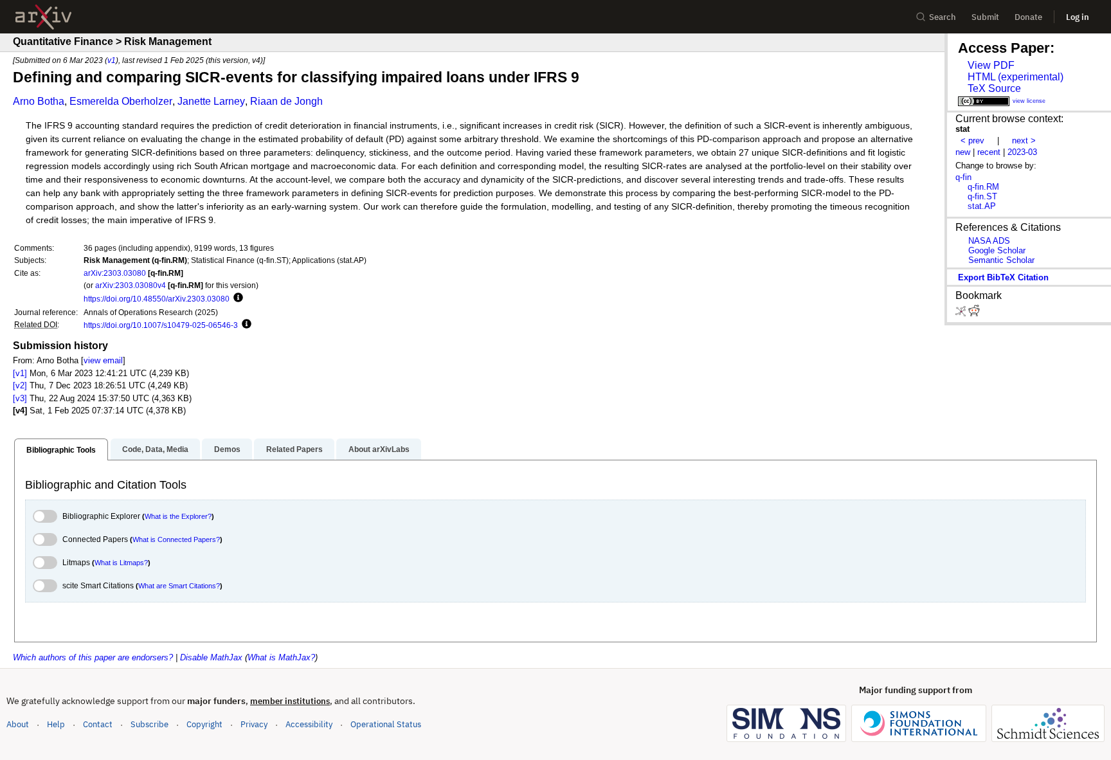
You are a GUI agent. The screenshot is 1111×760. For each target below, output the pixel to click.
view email (103, 360)
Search (942, 17)
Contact (98, 724)
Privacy (253, 724)
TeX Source (994, 88)
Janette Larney (211, 101)
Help (56, 724)
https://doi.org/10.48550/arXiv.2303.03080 (157, 298)
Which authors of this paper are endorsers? (93, 657)
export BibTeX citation (1003, 277)
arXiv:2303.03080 (115, 273)
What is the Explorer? (178, 516)
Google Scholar (996, 250)
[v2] (20, 385)
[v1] (20, 373)
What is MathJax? (281, 657)
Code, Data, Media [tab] (155, 449)
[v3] (20, 398)
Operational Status (385, 724)
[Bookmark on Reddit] (974, 313)
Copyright (204, 724)
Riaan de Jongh (286, 101)
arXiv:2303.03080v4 (130, 285)
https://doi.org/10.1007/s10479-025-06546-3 (161, 325)
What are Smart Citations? (179, 586)
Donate (1028, 17)
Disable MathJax (211, 657)
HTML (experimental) (1015, 76)
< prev (972, 140)
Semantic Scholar (1001, 260)
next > (1024, 140)
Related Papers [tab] (294, 449)
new (962, 152)
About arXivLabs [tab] (379, 449)
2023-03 (1022, 152)
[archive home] (43, 17)
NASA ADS (989, 241)
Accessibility (308, 724)
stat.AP (982, 206)
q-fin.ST (982, 196)
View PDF (991, 65)
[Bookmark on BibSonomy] (961, 313)
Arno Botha (38, 101)
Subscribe (149, 724)
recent (988, 152)
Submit (985, 17)
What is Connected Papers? (176, 539)
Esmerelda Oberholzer (120, 101)
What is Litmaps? (121, 562)
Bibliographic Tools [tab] (61, 450)
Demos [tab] (227, 449)
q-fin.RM (983, 187)
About (17, 724)
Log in (1077, 17)
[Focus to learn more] (236, 298)
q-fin (963, 177)
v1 (111, 60)
